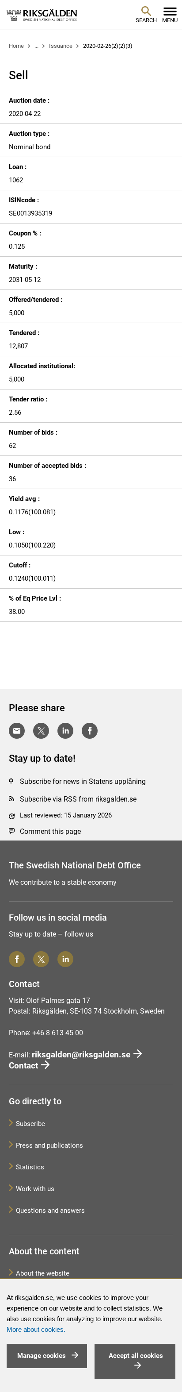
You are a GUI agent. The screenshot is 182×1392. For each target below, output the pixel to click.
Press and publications (49, 1145)
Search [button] (146, 20)
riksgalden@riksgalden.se (81, 1054)
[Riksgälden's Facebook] (17, 959)
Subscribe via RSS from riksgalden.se (78, 799)
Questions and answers (50, 1211)
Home (16, 45)
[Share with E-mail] (17, 731)
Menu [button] (170, 20)
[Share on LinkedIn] (65, 731)
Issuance (60, 45)
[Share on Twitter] (41, 731)
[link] (42, 14)
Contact (23, 1065)
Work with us (35, 1189)
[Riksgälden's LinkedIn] (65, 959)
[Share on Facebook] (90, 731)
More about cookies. (36, 1329)
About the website (42, 1273)
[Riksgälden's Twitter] (41, 959)
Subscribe (30, 1124)
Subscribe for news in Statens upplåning (83, 781)
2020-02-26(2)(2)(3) (108, 45)
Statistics (30, 1167)
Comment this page (50, 831)
